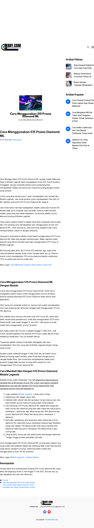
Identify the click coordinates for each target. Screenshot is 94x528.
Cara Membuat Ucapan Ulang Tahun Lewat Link (30, 265)
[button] (88, 47)
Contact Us (80, 34)
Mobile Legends (25, 394)
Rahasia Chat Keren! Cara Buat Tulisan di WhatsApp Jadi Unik (82, 76)
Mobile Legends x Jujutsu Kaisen (24, 457)
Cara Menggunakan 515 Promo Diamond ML (19, 482)
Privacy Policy (10, 34)
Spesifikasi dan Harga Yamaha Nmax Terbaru (19, 487)
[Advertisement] (47, 16)
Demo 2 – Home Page (27, 34)
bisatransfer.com (52, 520)
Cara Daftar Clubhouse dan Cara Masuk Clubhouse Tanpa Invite (82, 130)
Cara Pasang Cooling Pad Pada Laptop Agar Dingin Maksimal (83, 103)
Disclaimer (43, 34)
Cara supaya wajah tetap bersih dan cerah (18, 485)
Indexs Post (55, 34)
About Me (67, 34)
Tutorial (5, 480)
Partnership (9, 39)
